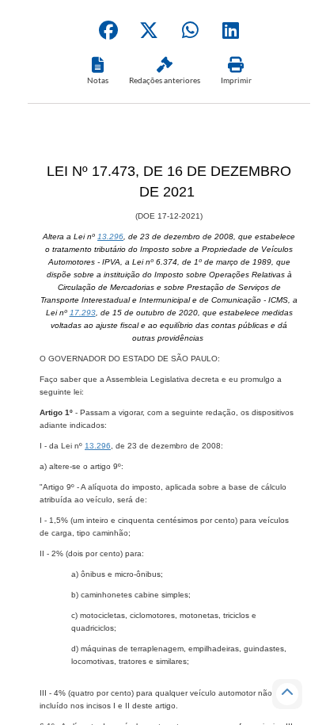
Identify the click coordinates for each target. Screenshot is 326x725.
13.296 (110, 236)
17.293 (83, 312)
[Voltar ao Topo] (287, 694)
